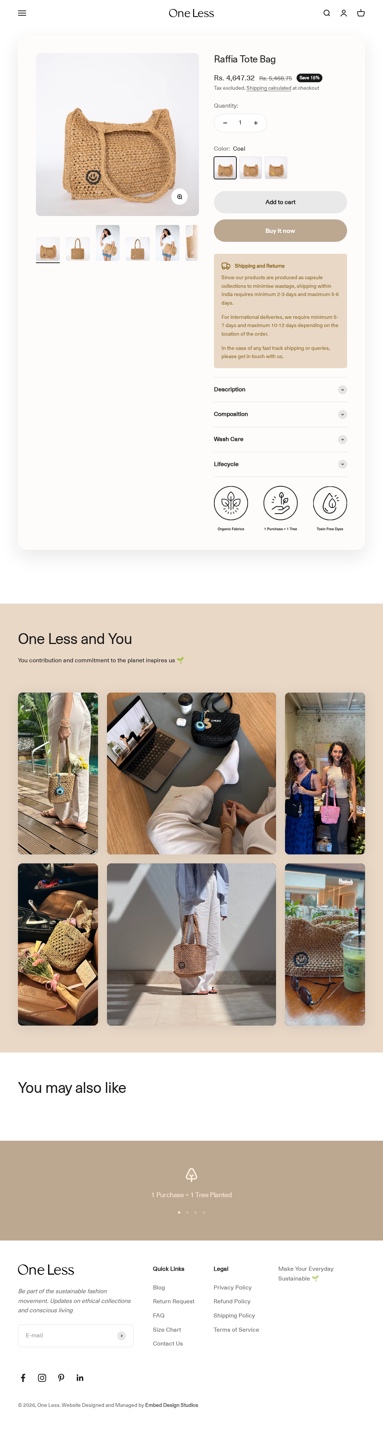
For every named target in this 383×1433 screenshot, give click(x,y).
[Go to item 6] (138, 250)
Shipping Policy (234, 1315)
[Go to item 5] (108, 244)
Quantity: (226, 106)
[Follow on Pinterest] (61, 1378)
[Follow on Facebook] (23, 1378)
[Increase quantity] (256, 123)
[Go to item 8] (197, 244)
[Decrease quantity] (225, 123)
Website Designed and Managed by (130, 1405)
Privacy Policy (233, 1287)
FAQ (159, 1315)
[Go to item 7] (168, 244)
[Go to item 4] (78, 250)
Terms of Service (236, 1330)
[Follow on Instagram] (42, 1378)
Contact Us (168, 1343)
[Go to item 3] (48, 250)
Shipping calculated (268, 87)
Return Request (173, 1301)
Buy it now (280, 230)
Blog (159, 1287)
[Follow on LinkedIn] (80, 1378)
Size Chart (167, 1330)
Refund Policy (232, 1301)
